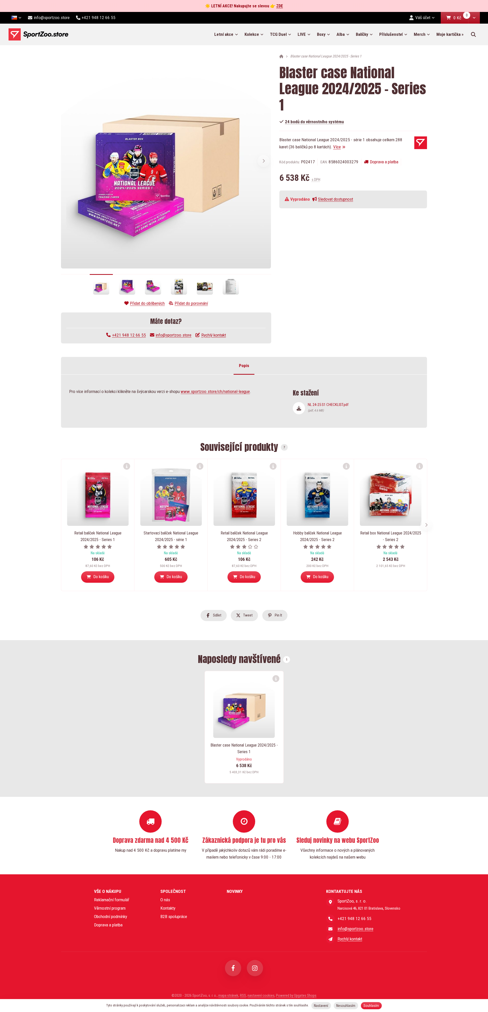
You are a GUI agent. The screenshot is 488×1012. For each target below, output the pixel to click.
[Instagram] (255, 968)
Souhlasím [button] (371, 1006)
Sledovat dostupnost (335, 199)
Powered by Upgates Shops (296, 995)
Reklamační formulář (111, 899)
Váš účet (422, 17)
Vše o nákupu (107, 891)
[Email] (330, 929)
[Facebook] (233, 968)
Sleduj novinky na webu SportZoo (337, 840)
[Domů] (38, 34)
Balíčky (362, 34)
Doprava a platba (384, 161)
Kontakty (167, 908)
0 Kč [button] (460, 18)
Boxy (321, 34)
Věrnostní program (110, 908)
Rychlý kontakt (213, 335)
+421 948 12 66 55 (129, 335)
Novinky (235, 891)
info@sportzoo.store (173, 335)
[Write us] (330, 939)
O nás (165, 899)
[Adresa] (330, 902)
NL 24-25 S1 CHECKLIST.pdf (328, 407)
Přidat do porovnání (191, 303)
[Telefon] (330, 918)
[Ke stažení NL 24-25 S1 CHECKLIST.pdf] (299, 408)
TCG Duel (278, 34)
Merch (419, 34)
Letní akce (223, 34)
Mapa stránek (228, 995)
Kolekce (252, 34)
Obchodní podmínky (110, 916)
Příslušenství (391, 34)
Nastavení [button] (321, 1006)
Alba (341, 34)
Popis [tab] (244, 365)
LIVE (302, 34)
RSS (243, 995)
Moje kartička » (450, 34)
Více (337, 146)
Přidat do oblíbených (147, 303)
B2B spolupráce (173, 916)
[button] (474, 18)
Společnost (173, 891)
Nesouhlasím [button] (345, 1006)
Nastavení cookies (261, 995)
